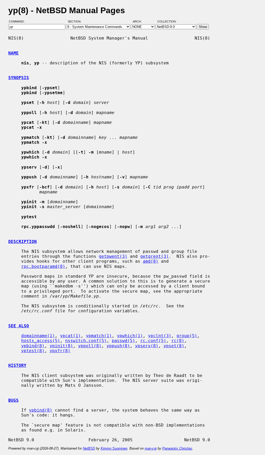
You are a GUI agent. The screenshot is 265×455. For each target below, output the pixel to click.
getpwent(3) (113, 256)
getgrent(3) (154, 256)
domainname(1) (38, 335)
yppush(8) (118, 345)
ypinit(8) (61, 345)
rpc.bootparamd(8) (43, 266)
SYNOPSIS (18, 77)
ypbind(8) (33, 345)
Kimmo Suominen (114, 448)
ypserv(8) (146, 345)
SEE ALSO (18, 325)
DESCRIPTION (22, 241)
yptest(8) (33, 350)
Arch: (139, 21)
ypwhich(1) (130, 335)
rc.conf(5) (153, 340)
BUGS (13, 400)
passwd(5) (123, 340)
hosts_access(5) (40, 340)
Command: (18, 21)
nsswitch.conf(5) (86, 340)
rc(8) (177, 340)
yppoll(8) (89, 345)
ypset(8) (174, 345)
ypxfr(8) (60, 350)
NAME (13, 53)
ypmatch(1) (99, 335)
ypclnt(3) (159, 335)
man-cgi (151, 448)
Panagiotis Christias (177, 448)
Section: (76, 21)
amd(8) (150, 261)
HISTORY (17, 365)
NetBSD (89, 448)
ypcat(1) (70, 335)
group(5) (186, 335)
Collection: (166, 21)
